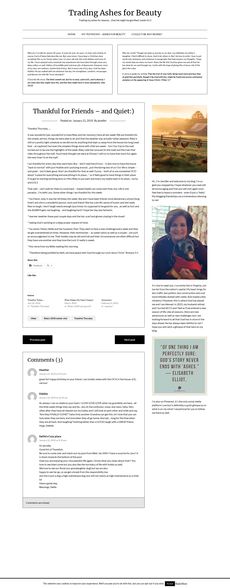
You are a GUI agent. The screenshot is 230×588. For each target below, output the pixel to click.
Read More (181, 583)
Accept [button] (170, 583)
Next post (129, 339)
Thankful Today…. (36, 300)
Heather (44, 370)
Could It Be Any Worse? (146, 34)
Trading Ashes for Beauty (115, 12)
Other (33, 318)
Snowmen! (107, 300)
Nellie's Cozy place (50, 436)
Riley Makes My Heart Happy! (79, 300)
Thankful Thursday (83, 318)
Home (71, 34)
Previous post (37, 339)
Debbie (43, 393)
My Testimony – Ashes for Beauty (103, 34)
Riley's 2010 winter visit (55, 318)
